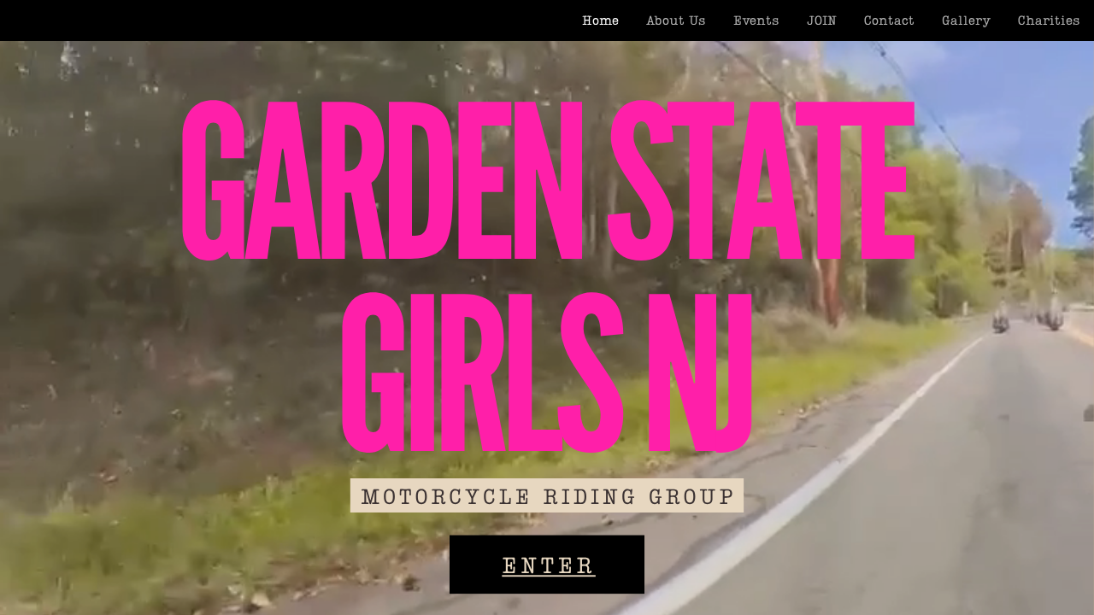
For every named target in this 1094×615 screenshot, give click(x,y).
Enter (549, 563)
